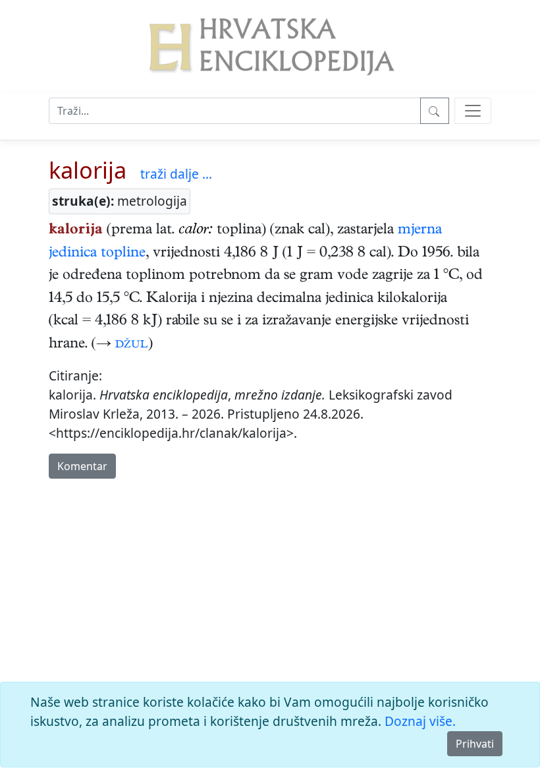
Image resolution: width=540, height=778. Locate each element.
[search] (472, 111)
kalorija (87, 169)
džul (131, 345)
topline (123, 254)
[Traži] (434, 111)
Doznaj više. (420, 721)
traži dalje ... (176, 174)
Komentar (82, 466)
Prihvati (475, 743)
